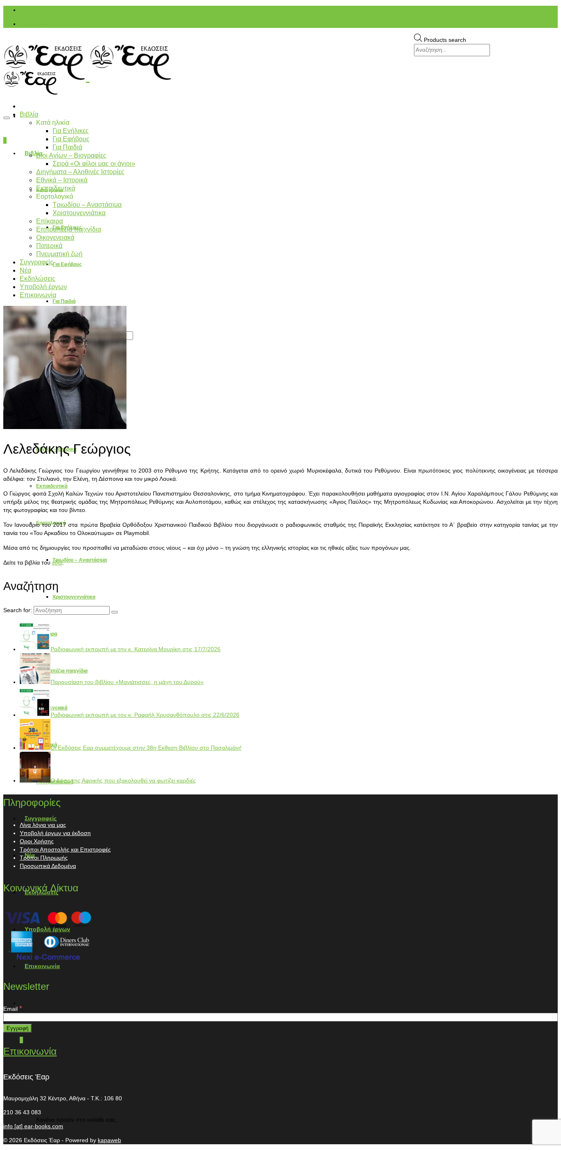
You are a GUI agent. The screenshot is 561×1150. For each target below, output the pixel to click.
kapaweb (109, 1140)
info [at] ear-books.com (33, 1126)
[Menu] (6, 118)
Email (12, 1008)
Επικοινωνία (30, 1051)
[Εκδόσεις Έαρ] (280, 62)
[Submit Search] (114, 612)
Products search (445, 40)
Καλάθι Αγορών (52, 24)
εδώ (57, 562)
